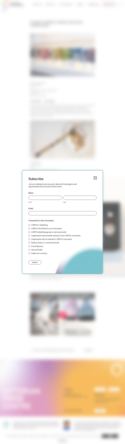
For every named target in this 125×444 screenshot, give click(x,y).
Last (64, 202)
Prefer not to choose (39, 253)
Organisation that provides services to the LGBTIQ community (56, 235)
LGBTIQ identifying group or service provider (48, 232)
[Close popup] (95, 178)
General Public (37, 249)
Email (30, 208)
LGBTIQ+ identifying (39, 225)
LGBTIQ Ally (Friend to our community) (46, 228)
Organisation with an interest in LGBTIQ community (51, 239)
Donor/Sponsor (37, 246)
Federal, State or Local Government (45, 242)
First (30, 202)
